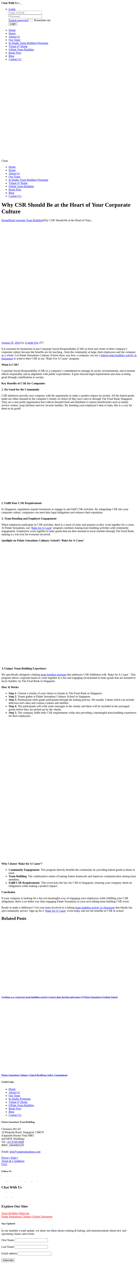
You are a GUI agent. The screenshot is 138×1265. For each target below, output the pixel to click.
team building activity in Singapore (95, 907)
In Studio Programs (20, 1098)
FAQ (4, 1164)
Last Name (7, 1246)
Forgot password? (19, 20)
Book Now (15, 1108)
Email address (9, 1253)
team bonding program (53, 674)
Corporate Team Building (28, 220)
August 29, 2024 (10, 342)
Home (4, 220)
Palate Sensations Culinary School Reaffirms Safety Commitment (34, 1075)
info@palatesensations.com (25, 1151)
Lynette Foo (31, 342)
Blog (11, 220)
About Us (14, 1092)
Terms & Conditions (12, 1161)
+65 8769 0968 (15, 1141)
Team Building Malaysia (15, 1213)
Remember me (42, 20)
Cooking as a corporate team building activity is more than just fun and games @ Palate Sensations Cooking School (59, 997)
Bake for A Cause (41, 527)
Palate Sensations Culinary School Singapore (26, 1216)
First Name (7, 1240)
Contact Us (15, 1115)
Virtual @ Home (18, 1102)
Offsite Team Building (21, 1105)
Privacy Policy (9, 1157)
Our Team (14, 1095)
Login (12, 9)
